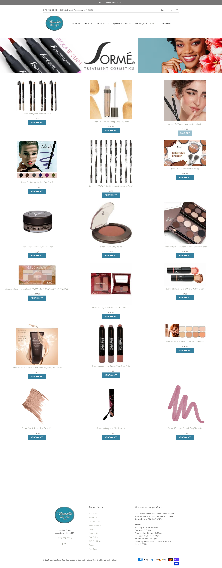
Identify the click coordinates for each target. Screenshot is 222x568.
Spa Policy (93, 537)
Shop (152, 23)
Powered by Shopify (110, 560)
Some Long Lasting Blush (111, 247)
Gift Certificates (95, 541)
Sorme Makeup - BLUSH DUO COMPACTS (111, 307)
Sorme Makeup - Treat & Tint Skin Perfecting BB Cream (37, 367)
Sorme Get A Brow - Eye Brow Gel (37, 428)
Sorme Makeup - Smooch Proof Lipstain (185, 428)
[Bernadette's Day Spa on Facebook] (62, 544)
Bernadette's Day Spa (59, 560)
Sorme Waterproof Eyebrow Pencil (37, 113)
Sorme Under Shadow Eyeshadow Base (37, 247)
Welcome (76, 23)
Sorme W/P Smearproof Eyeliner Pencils (185, 124)
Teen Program (140, 23)
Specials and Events (122, 23)
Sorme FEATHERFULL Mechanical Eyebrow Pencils (111, 186)
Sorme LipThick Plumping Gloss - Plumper (110, 122)
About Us (88, 23)
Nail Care (93, 549)
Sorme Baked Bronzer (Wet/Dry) (185, 169)
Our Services (94, 521)
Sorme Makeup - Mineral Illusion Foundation (185, 341)
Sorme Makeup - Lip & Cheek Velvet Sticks (185, 289)
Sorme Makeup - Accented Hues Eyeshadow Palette (185, 247)
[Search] (171, 10)
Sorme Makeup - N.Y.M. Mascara (111, 428)
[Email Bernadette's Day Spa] (65, 544)
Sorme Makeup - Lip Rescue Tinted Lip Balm (111, 366)
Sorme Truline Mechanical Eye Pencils (37, 182)
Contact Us (166, 23)
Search (92, 545)
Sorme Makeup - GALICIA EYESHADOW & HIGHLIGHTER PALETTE (36, 289)
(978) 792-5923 (50, 10)
